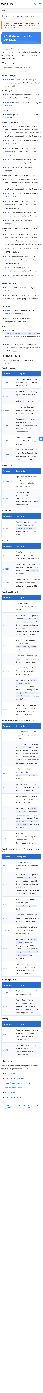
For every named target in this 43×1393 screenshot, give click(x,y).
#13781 (6, 569)
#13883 (6, 454)
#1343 (5, 1006)
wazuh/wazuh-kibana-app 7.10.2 (17, 1083)
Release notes (10, 16)
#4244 (7, 126)
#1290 (5, 992)
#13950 (6, 583)
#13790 (8, 344)
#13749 (8, 95)
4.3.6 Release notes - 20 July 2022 (12, 1107)
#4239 (7, 148)
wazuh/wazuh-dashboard (15, 1078)
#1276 (7, 295)
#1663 (7, 318)
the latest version (9, 27)
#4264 (6, 690)
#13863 (6, 396)
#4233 (5, 606)
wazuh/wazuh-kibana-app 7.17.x (17, 1088)
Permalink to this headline (38, 38)
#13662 (6, 382)
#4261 (7, 141)
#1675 (5, 1050)
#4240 (6, 659)
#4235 (5, 625)
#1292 (7, 287)
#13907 (6, 425)
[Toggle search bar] (35, 4)
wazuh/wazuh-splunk (13, 1092)
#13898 (8, 102)
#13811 (7, 330)
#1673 (5, 1035)
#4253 (5, 710)
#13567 (8, 114)
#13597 (6, 555)
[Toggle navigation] (40, 4)
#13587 (6, 410)
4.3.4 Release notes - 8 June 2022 (30, 1107)
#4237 (5, 645)
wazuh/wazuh (10, 1073)
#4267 (7, 160)
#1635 (7, 311)
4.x (18, 16)
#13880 (6, 498)
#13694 (6, 441)
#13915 (8, 80)
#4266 (6, 671)
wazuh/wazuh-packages (14, 1097)
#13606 (6, 481)
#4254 (7, 167)
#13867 (6, 528)
